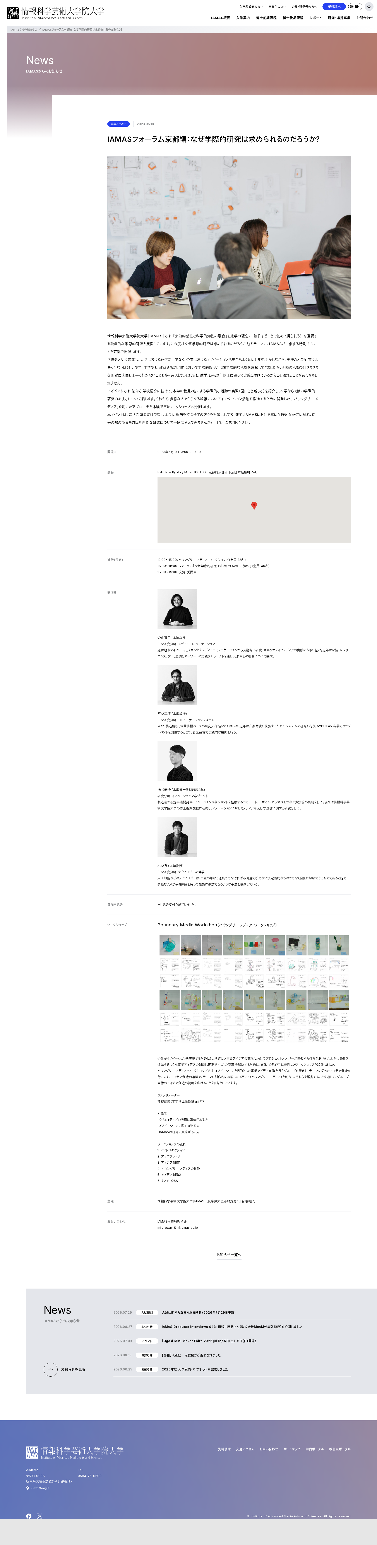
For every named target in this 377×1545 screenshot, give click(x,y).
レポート (316, 18)
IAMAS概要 (220, 18)
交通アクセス (245, 1449)
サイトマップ (292, 1449)
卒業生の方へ (277, 6)
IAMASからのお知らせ (23, 29)
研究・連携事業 (339, 18)
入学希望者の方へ (251, 6)
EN (357, 6)
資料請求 (334, 6)
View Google (40, 1488)
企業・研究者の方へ (304, 6)
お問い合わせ (268, 1449)
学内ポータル (315, 1449)
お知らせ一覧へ (229, 1255)
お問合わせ (365, 18)
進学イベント (118, 124)
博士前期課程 (266, 18)
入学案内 (243, 18)
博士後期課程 (293, 18)
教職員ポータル (340, 1449)
